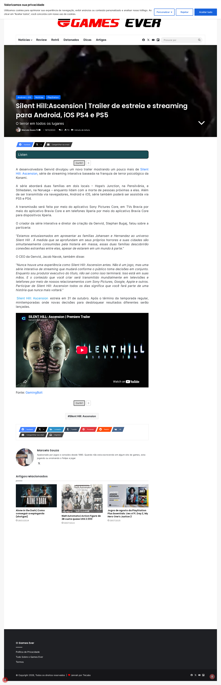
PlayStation (53, 97)
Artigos (101, 39)
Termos (20, 662)
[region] (110, 9)
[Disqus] (82, 576)
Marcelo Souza (29, 130)
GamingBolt (34, 392)
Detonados (71, 39)
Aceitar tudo (205, 12)
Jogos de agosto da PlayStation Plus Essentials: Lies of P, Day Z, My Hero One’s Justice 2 (128, 513)
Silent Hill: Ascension (82, 416)
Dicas (87, 39)
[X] (39, 463)
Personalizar (163, 12)
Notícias (24, 39)
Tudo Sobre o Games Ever (29, 657)
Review (41, 39)
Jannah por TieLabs (81, 675)
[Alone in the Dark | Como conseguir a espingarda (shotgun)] (36, 495)
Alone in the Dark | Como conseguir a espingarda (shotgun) (30, 513)
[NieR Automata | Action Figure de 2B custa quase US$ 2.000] (82, 498)
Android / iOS (24, 97)
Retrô (55, 39)
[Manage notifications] (212, 676)
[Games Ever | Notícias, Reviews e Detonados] (92, 22)
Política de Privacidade (28, 652)
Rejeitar (184, 12)
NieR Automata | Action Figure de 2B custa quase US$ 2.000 (81, 517)
